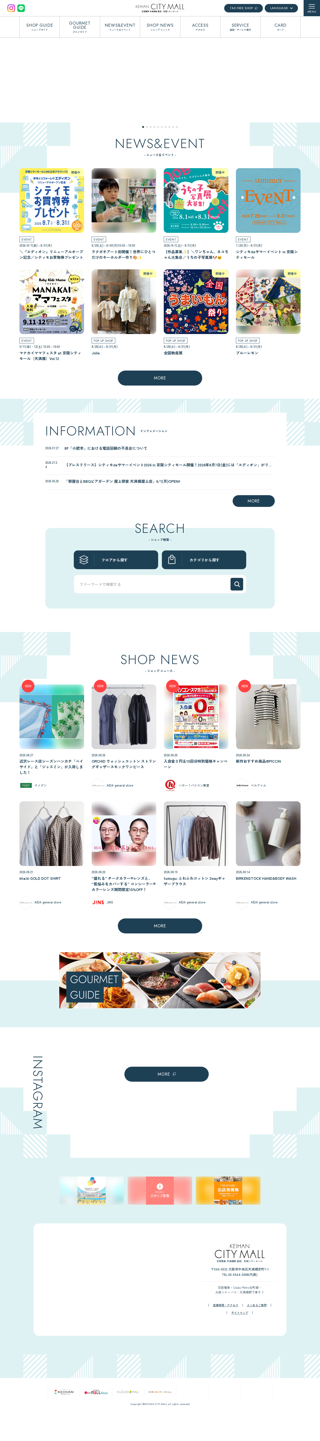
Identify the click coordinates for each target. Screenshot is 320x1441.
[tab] (143, 127)
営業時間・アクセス (225, 1362)
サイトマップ (239, 1370)
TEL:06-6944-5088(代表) (239, 1332)
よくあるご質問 (257, 1362)
